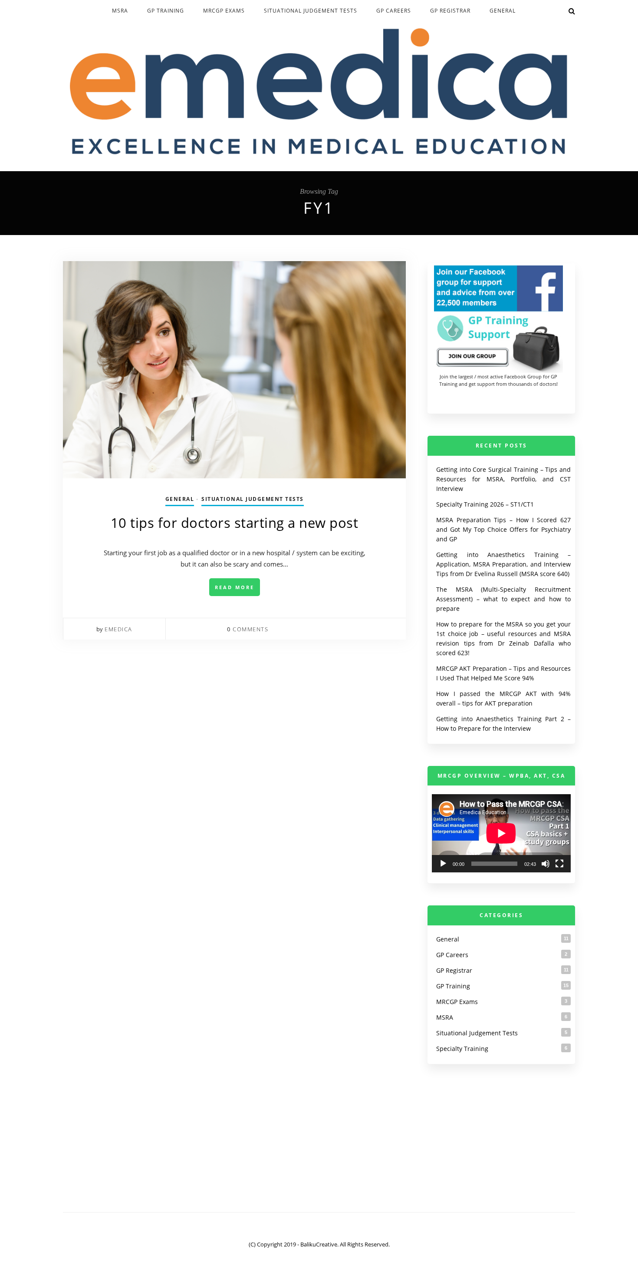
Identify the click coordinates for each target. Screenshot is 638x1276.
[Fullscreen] (559, 863)
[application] (501, 833)
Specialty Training (462, 1048)
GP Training (165, 10)
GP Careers (393, 10)
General (503, 10)
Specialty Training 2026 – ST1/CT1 (485, 504)
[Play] (443, 863)
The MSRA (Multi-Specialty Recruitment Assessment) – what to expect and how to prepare (503, 599)
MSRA (120, 10)
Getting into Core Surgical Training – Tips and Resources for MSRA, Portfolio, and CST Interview (503, 479)
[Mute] (545, 863)
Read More (234, 587)
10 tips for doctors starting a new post (234, 523)
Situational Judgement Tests (310, 10)
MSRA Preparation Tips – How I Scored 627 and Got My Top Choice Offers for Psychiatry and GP (503, 529)
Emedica (118, 629)
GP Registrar (450, 10)
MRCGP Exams (224, 10)
